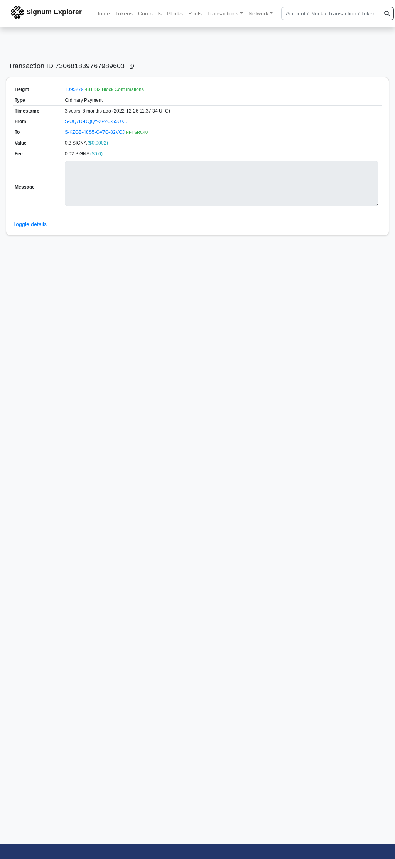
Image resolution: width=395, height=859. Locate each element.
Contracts (150, 13)
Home (102, 13)
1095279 (74, 89)
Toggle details (30, 224)
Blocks (175, 13)
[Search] (387, 13)
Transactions (222, 13)
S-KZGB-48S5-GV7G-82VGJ (95, 132)
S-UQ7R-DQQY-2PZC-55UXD (96, 121)
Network (258, 13)
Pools (195, 13)
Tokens (124, 13)
